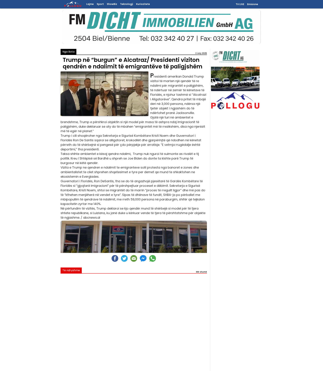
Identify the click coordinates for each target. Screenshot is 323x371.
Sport (100, 4)
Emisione (252, 4)
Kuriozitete (143, 4)
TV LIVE (240, 4)
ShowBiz (112, 4)
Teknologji (126, 4)
